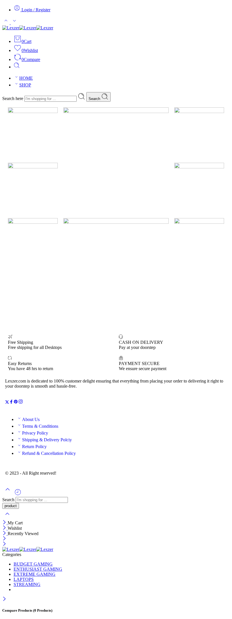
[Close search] (7, 517)
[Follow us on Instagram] (20, 402)
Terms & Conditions (40, 426)
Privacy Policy (35, 433)
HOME (26, 78)
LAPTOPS (24, 579)
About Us (31, 419)
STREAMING (27, 584)
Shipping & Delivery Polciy (47, 439)
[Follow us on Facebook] (11, 402)
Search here (13, 98)
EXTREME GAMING (34, 574)
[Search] (17, 66)
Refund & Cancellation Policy (49, 453)
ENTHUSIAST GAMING (38, 569)
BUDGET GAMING (33, 564)
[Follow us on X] (7, 402)
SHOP (25, 84)
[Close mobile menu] (4, 544)
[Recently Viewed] (18, 494)
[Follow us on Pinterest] (16, 402)
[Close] (5, 522)
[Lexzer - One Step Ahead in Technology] (27, 27)
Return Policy (34, 446)
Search (95, 99)
